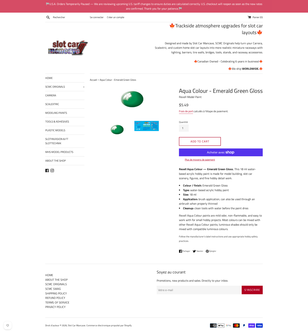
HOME (49, 78)
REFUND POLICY (55, 298)
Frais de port (186, 111)
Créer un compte (115, 17)
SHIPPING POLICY (56, 293)
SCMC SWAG (53, 289)
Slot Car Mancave (76, 325)
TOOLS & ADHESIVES (57, 121)
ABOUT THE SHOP (55, 161)
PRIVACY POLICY (55, 307)
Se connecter (97, 17)
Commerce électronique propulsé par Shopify (109, 325)
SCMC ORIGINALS (64, 87)
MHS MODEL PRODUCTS (59, 152)
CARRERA (50, 95)
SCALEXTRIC (52, 104)
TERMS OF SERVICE (57, 302)
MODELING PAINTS (56, 113)
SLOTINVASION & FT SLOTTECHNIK (56, 141)
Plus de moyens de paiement (200, 159)
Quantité (183, 122)
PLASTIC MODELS (55, 130)
